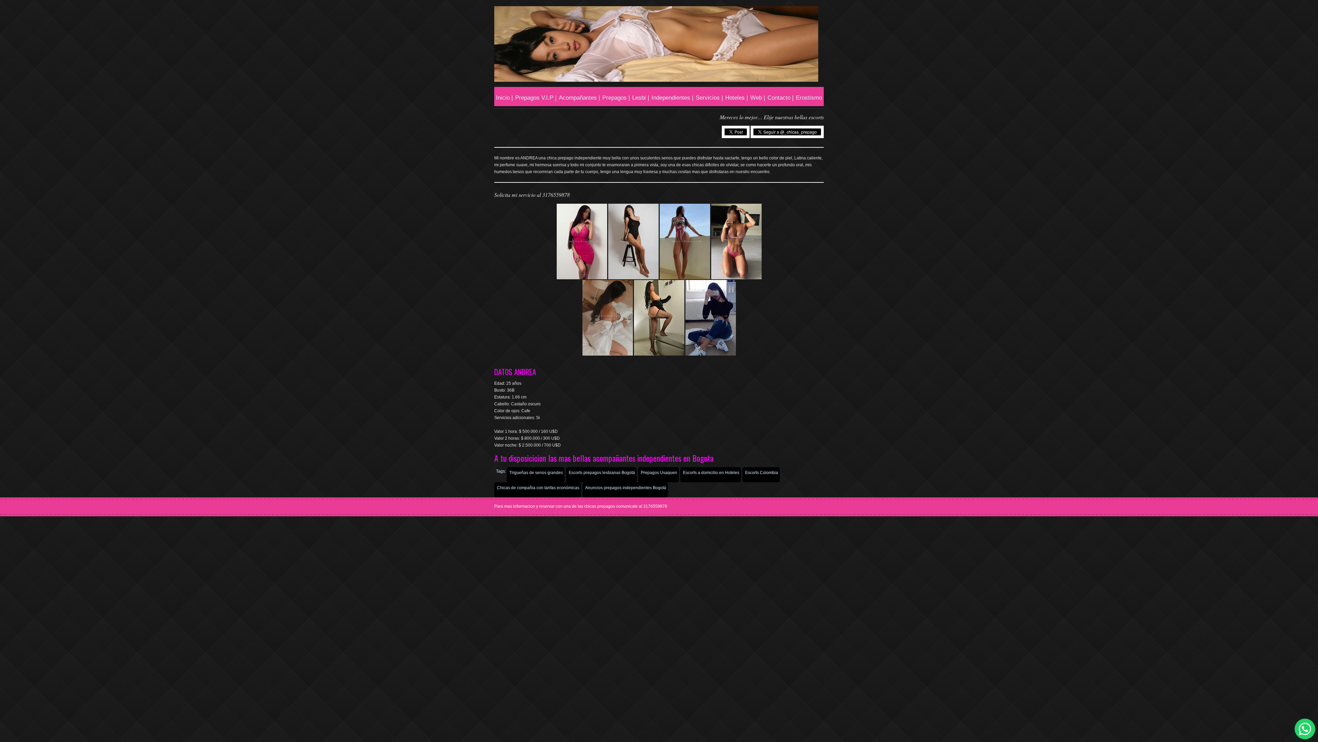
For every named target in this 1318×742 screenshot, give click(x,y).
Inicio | (504, 97)
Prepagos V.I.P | (535, 97)
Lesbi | (640, 97)
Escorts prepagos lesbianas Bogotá (602, 472)
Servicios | (709, 97)
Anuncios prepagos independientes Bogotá (625, 487)
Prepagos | (616, 97)
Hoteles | (736, 97)
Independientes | (672, 97)
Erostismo (809, 97)
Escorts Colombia (761, 472)
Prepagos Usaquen (659, 472)
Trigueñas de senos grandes (536, 472)
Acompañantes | (579, 97)
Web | (757, 97)
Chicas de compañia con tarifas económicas (538, 487)
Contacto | (780, 97)
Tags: (501, 471)
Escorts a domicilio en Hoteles (711, 472)
